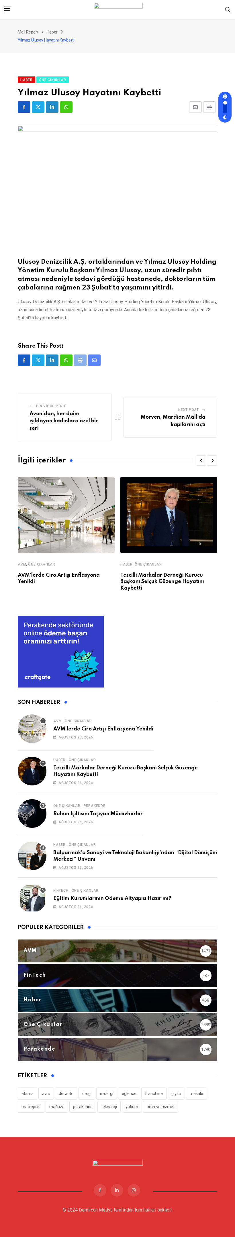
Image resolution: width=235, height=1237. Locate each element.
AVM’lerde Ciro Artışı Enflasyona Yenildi (103, 729)
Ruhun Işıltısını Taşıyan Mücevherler (98, 813)
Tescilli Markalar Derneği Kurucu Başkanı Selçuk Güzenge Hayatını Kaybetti (162, 582)
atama (27, 1093)
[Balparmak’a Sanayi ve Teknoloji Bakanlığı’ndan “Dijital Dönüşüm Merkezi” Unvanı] (32, 856)
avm (46, 1093)
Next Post (188, 410)
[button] (201, 460)
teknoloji (109, 1106)
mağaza (56, 1106)
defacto (66, 1093)
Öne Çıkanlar (41, 564)
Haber (126, 564)
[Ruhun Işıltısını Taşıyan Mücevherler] (32, 813)
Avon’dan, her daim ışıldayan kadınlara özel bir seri (64, 421)
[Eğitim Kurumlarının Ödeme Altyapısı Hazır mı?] (32, 898)
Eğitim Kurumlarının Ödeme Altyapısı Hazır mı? (112, 898)
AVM (22, 564)
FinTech (60, 891)
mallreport (31, 1106)
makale (196, 1093)
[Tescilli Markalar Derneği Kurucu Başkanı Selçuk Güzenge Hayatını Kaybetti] (32, 771)
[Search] (228, 9)
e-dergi (106, 1093)
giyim (176, 1093)
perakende (83, 1106)
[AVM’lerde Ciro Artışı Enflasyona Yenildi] (32, 728)
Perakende (94, 806)
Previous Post (51, 406)
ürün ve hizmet (161, 1106)
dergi (86, 1093)
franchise (154, 1093)
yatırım (132, 1106)
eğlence (129, 1093)
